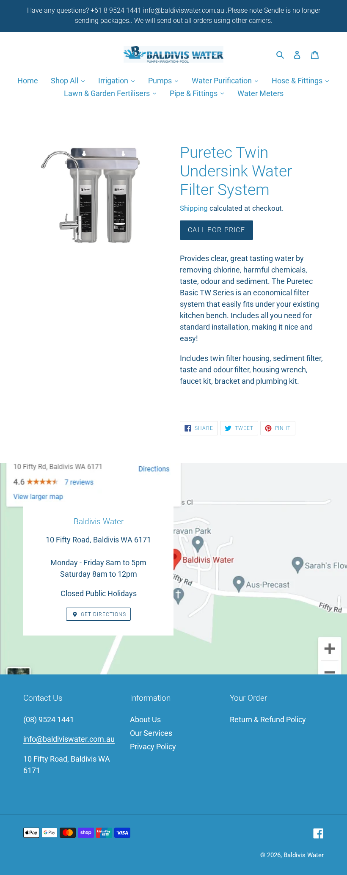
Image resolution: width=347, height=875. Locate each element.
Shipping (194, 208)
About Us (145, 719)
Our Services (151, 733)
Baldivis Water (304, 855)
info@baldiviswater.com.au (69, 739)
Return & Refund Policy (268, 719)
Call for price (216, 230)
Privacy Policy (153, 746)
